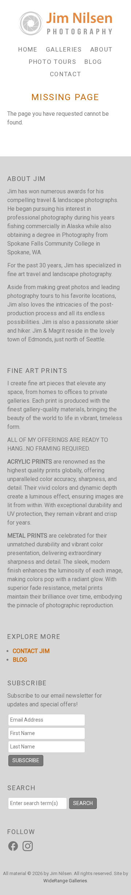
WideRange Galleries (65, 880)
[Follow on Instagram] (29, 845)
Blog (93, 61)
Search (83, 803)
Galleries (64, 49)
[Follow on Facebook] (14, 845)
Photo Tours (52, 61)
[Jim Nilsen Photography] (65, 31)
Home (27, 49)
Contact (66, 74)
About (101, 49)
